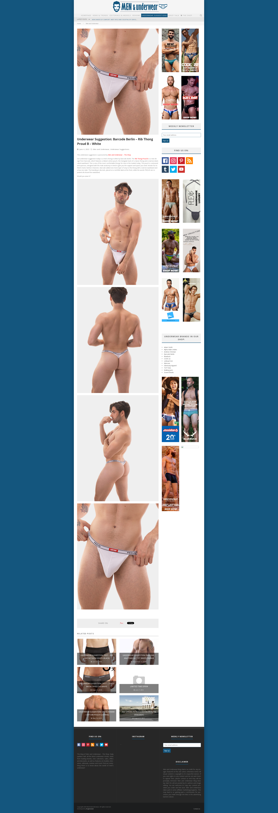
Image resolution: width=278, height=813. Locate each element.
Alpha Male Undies (170, 350)
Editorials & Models (120, 15)
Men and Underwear (101, 149)
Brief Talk (173, 15)
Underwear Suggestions (154, 15)
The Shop (187, 15)
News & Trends (100, 15)
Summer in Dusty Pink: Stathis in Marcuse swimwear (111, 21)
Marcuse (167, 363)
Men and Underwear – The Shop (119, 155)
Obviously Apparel (170, 366)
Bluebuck (167, 356)
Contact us (197, 809)
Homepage (86, 15)
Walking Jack (168, 370)
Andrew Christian (170, 352)
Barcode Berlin (169, 354)
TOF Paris (167, 368)
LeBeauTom (168, 361)
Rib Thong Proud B (141, 159)
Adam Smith (168, 347)
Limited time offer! (139, 686)
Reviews (136, 15)
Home (79, 23)
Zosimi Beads (169, 372)
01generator (90, 809)
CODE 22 (167, 359)
